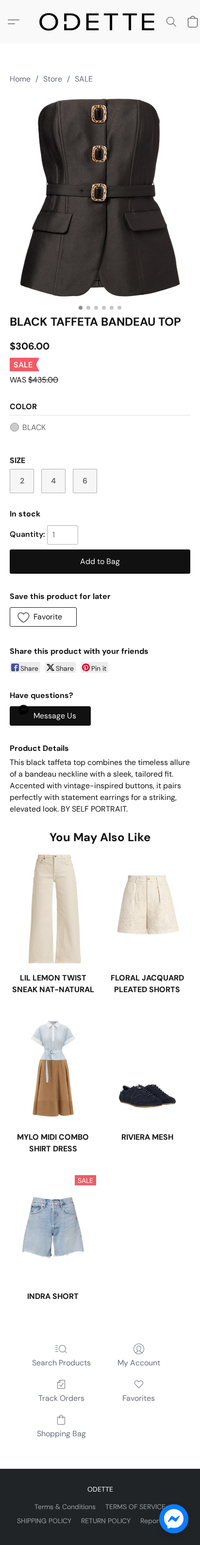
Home (20, 79)
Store (52, 79)
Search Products (61, 1363)
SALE (84, 79)
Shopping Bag (61, 1434)
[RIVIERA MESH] (147, 1068)
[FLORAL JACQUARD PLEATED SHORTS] (147, 908)
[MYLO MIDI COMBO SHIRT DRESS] (53, 1068)
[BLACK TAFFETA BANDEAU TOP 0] (100, 197)
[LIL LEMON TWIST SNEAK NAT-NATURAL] (53, 908)
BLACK (34, 427)
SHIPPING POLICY (44, 1520)
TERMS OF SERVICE (135, 1506)
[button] (100, 22)
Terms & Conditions (65, 1506)
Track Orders (61, 1398)
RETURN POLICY (106, 1520)
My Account (138, 1363)
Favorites (138, 1398)
